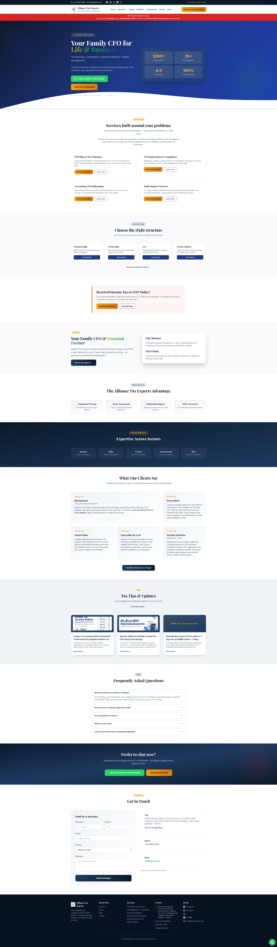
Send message (103, 878)
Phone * (108, 822)
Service (78, 845)
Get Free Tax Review (84, 87)
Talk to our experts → (83, 363)
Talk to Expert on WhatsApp (91, 79)
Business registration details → (139, 267)
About (131, 9)
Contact (162, 9)
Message (79, 856)
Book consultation (84, 172)
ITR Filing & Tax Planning (136, 907)
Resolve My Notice (107, 306)
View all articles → (138, 606)
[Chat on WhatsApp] (272, 942)
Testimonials (151, 9)
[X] (114, 2)
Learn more (101, 172)
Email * (78, 833)
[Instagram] (110, 2)
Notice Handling (132, 922)
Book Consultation (159, 773)
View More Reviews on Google (138, 568)
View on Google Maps (154, 828)
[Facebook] (107, 2)
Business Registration (134, 913)
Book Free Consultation (194, 9)
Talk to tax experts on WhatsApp (124, 773)
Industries (140, 9)
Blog (169, 9)
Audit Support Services (135, 919)
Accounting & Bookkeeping (137, 916)
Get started (87, 257)
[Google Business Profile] (120, 2)
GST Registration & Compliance (138, 910)
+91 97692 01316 (152, 844)
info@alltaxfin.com (152, 861)
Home (113, 9)
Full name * (80, 822)
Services (121, 9)
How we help (127, 306)
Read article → (79, 651)
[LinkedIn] (117, 2)
